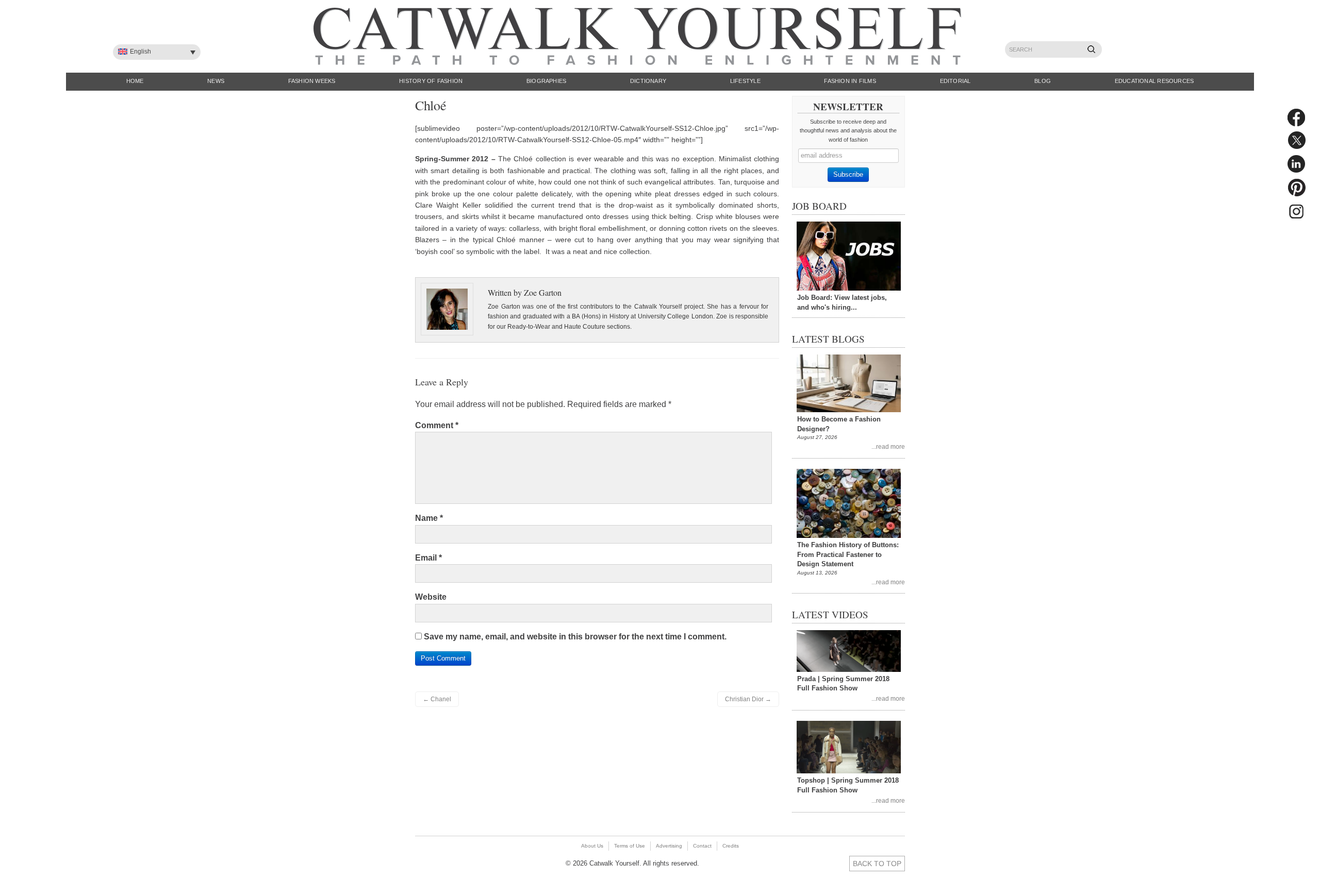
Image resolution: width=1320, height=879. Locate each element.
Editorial (955, 81)
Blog (1042, 81)
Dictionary (648, 81)
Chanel (437, 699)
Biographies (546, 81)
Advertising (669, 846)
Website (431, 597)
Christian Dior (748, 699)
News (215, 81)
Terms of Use (629, 846)
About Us (592, 846)
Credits (730, 846)
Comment (436, 425)
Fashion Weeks (312, 81)
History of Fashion (431, 81)
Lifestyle (745, 81)
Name (429, 518)
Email (428, 557)
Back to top (877, 863)
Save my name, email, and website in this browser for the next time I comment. (575, 636)
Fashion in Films (850, 81)
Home (135, 81)
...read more (888, 446)
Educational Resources (1154, 81)
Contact (702, 846)
